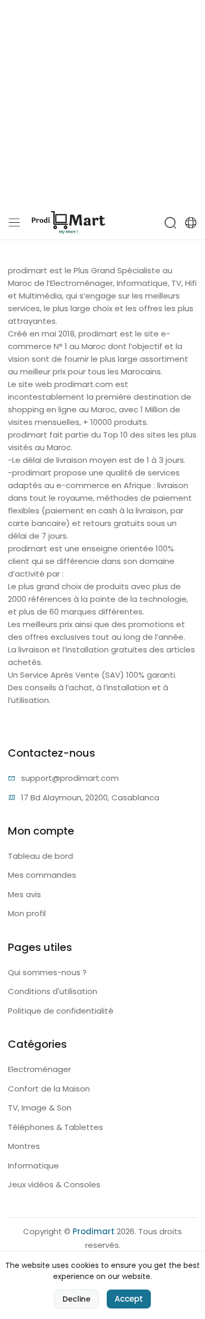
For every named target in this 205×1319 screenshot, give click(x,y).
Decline (76, 1299)
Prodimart (94, 1231)
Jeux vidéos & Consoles (54, 1184)
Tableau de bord (40, 855)
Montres (24, 1146)
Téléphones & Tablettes (55, 1127)
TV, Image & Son (39, 1107)
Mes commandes (42, 874)
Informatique (33, 1165)
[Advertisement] (102, 102)
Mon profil (27, 913)
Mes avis (24, 894)
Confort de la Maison (49, 1088)
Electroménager (39, 1069)
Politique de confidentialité (61, 1010)
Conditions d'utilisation (52, 991)
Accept (129, 1298)
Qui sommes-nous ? (47, 972)
